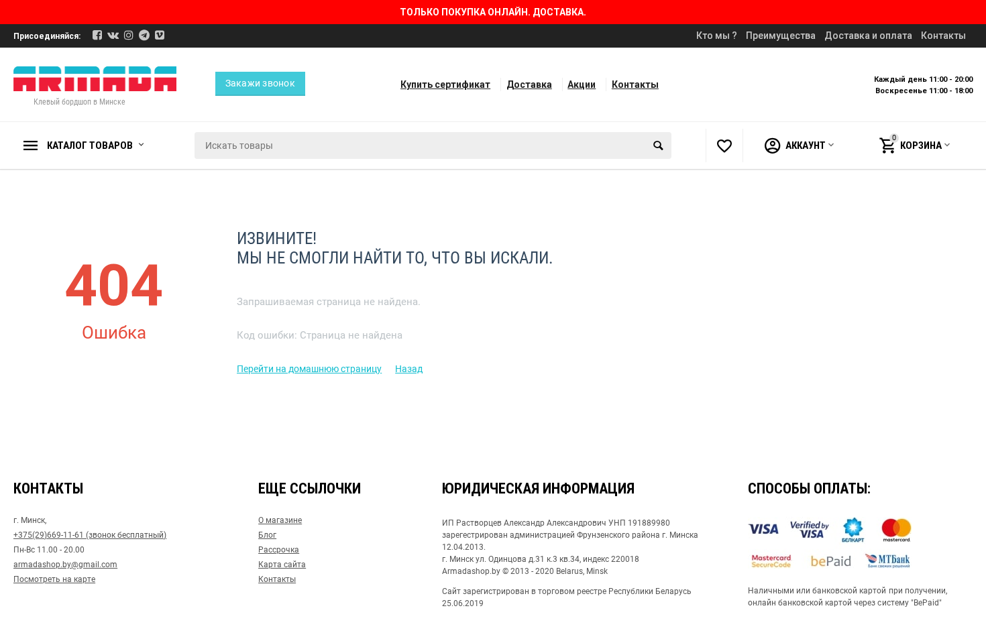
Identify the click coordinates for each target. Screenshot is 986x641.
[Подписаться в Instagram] (128, 35)
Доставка (529, 84)
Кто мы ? (716, 35)
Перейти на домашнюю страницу (309, 368)
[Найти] (658, 145)
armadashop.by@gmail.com (65, 564)
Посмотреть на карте (54, 579)
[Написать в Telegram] (144, 35)
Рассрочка (278, 550)
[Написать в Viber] (159, 35)
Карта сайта (282, 564)
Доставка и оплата (868, 35)
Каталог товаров (90, 145)
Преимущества (781, 35)
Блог (267, 535)
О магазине (280, 520)
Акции (581, 84)
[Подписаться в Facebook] (97, 35)
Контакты (943, 35)
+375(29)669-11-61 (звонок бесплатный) (89, 535)
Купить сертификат (445, 84)
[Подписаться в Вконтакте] (113, 35)
